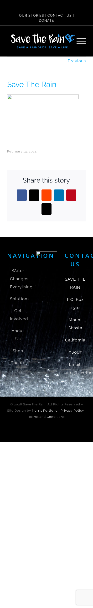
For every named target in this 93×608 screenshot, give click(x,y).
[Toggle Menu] (81, 41)
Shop (18, 350)
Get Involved (18, 314)
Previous (77, 60)
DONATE (46, 20)
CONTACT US (59, 15)
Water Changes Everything (18, 278)
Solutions (18, 298)
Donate (18, 362)
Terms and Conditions (46, 417)
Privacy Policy (72, 410)
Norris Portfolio (45, 410)
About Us (18, 334)
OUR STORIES (31, 15)
